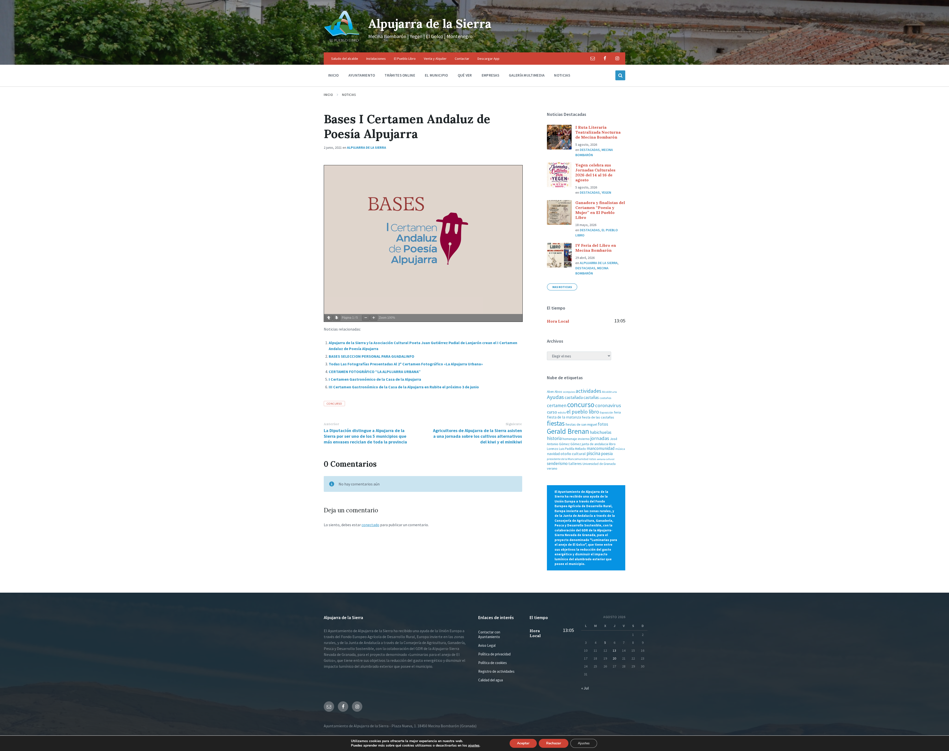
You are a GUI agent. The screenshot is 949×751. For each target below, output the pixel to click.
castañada (574, 397)
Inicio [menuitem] (333, 75)
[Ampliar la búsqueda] (620, 75)
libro (612, 444)
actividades (588, 390)
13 (614, 650)
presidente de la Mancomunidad (567, 459)
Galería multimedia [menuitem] (526, 75)
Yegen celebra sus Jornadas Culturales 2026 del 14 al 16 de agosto (595, 172)
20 (614, 658)
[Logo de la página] (342, 42)
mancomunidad (601, 448)
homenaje (569, 439)
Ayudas (555, 397)
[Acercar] (373, 318)
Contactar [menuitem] (462, 58)
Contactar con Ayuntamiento (489, 634)
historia (554, 438)
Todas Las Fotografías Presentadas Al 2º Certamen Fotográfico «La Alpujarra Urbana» (406, 363)
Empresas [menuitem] (490, 75)
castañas (591, 397)
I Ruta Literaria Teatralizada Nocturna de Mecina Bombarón (598, 132)
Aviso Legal (487, 645)
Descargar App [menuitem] (488, 58)
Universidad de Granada (599, 464)
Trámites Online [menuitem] (400, 75)
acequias (569, 392)
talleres (575, 463)
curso (552, 412)
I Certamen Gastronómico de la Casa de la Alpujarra (375, 379)
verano (552, 468)
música (620, 449)
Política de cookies (492, 662)
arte (614, 392)
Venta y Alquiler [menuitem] (435, 58)
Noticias (349, 95)
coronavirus (608, 405)
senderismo (557, 463)
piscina (593, 453)
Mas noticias (562, 287)
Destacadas (590, 149)
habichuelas (600, 432)
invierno (584, 439)
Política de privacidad (494, 654)
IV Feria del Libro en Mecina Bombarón (595, 248)
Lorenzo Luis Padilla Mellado (566, 449)
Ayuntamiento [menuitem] (361, 75)
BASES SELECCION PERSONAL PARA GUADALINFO (371, 356)
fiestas (556, 423)
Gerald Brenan (568, 431)
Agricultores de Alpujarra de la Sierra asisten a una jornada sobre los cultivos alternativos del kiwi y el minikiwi (477, 436)
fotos (603, 424)
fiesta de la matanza (564, 417)
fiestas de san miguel (581, 424)
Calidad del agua (490, 680)
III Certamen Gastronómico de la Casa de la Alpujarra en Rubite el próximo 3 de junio (404, 386)
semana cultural (605, 459)
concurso (334, 403)
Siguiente (514, 424)
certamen (556, 405)
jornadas (599, 438)
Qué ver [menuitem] (465, 75)
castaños (605, 398)
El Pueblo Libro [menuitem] (405, 58)
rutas (592, 459)
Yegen (606, 192)
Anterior (331, 424)
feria (617, 412)
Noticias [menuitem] (562, 75)
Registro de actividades (496, 671)
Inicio (328, 95)
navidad (553, 453)
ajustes (473, 745)
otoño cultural (573, 453)
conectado (370, 524)
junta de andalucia (595, 444)
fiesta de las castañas (598, 417)
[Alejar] (365, 318)
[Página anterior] (328, 318)
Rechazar (553, 743)
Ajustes (584, 743)
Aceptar (523, 743)
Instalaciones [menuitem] (376, 58)
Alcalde (607, 392)
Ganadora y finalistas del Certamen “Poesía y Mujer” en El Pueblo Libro (600, 210)
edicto (562, 412)
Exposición (606, 412)
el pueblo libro (582, 411)
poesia (607, 453)
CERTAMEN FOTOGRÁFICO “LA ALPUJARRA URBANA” (375, 371)
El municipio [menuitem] (436, 75)
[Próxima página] (336, 318)
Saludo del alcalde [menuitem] (344, 58)
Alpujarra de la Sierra (429, 23)
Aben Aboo (554, 392)
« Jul (585, 688)
